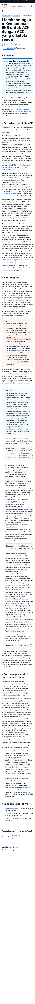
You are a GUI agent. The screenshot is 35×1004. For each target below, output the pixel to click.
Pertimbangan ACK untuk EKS (16, 218)
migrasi (28, 787)
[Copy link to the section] (2, 123)
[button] (8, 56)
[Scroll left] (10, 6)
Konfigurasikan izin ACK (10, 167)
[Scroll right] (27, 6)
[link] (28, 15)
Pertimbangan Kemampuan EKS (21, 111)
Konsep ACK (9, 813)
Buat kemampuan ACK (15, 511)
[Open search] (31, 6)
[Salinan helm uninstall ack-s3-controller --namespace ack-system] (31, 645)
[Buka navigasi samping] (2, 11)
